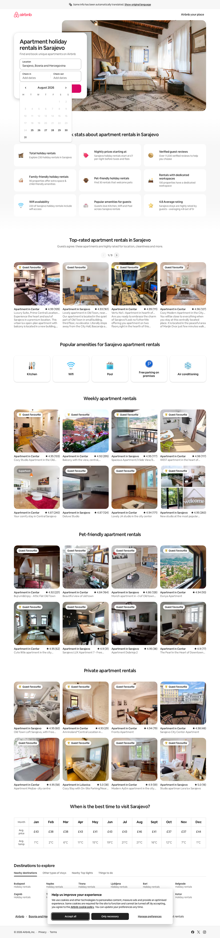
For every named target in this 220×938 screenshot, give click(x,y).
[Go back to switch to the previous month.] (26, 88)
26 (39, 130)
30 (66, 130)
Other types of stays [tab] (54, 872)
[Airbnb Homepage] (23, 14)
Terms (53, 932)
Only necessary (110, 916)
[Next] (116, 255)
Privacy (42, 932)
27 (45, 130)
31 (25, 137)
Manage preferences (150, 916)
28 (52, 130)
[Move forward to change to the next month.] (66, 88)
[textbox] (35, 78)
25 (32, 130)
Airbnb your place (192, 14)
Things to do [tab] (105, 872)
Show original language (138, 4)
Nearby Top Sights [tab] (82, 872)
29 (59, 130)
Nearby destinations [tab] (25, 872)
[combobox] (50, 66)
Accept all (70, 916)
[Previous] (103, 255)
